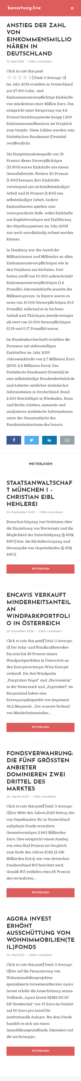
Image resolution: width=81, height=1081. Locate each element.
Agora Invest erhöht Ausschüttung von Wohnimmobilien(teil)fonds (40, 933)
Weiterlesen (40, 569)
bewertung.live (24, 8)
